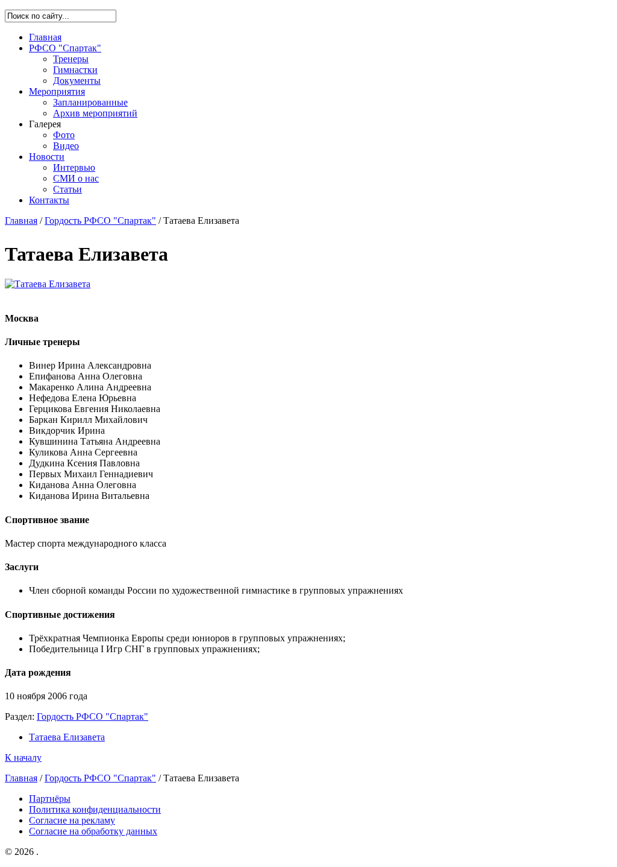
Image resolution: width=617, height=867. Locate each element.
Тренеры (71, 59)
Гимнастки (75, 70)
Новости (46, 156)
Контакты (49, 200)
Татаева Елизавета (67, 737)
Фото (64, 135)
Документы (77, 80)
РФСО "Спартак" (65, 48)
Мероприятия (57, 91)
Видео (66, 146)
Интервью (74, 167)
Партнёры (49, 798)
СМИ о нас (76, 178)
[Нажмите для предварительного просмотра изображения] (47, 284)
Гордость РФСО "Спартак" (100, 220)
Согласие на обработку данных (93, 831)
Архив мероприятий (95, 113)
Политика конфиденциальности (95, 809)
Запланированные (90, 102)
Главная (45, 37)
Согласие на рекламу (72, 820)
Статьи (67, 189)
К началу (23, 757)
